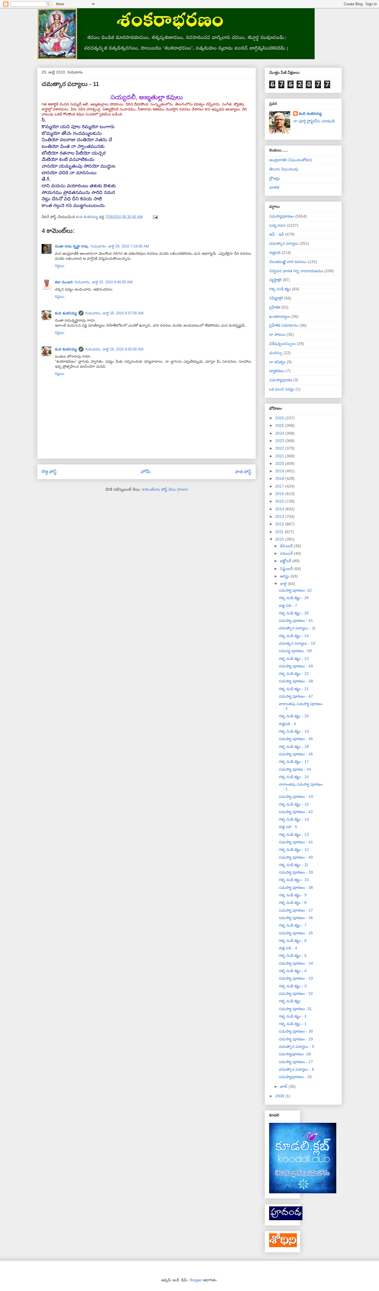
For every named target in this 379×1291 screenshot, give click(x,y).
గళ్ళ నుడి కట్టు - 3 (293, 986)
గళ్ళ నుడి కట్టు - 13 (294, 834)
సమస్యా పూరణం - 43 (296, 796)
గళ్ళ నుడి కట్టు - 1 (293, 1024)
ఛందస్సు (275, 353)
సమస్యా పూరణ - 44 (295, 769)
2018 (280, 478)
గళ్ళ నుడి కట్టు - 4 (293, 971)
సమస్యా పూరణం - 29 (296, 1039)
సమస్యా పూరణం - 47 (296, 696)
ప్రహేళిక (274, 307)
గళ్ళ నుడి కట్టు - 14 (294, 819)
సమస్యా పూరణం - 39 (296, 872)
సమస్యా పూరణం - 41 (296, 842)
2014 (280, 509)
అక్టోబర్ (286, 561)
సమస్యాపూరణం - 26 (295, 1077)
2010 (280, 539)
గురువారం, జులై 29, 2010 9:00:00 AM (114, 349)
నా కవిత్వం (277, 362)
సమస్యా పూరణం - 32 (296, 993)
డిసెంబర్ (287, 546)
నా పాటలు (277, 334)
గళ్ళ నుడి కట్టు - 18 (294, 746)
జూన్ (284, 1086)
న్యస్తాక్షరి (275, 280)
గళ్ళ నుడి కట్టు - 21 (294, 689)
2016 (280, 493)
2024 (280, 433)
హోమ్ (146, 471)
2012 (280, 524)
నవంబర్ (287, 553)
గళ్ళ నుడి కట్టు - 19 (294, 731)
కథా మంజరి (64, 282)
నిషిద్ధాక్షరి (276, 298)
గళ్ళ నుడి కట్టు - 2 (293, 1016)
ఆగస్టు (285, 576)
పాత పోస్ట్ (243, 471)
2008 (280, 1096)
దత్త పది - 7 (288, 605)
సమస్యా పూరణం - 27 (296, 1062)
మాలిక (274, 187)
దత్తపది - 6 (287, 724)
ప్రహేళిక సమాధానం (283, 325)
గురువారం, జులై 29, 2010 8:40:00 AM (103, 282)
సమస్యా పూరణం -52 (295, 590)
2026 (280, 418)
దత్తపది (275, 252)
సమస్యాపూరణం (281, 216)
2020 (280, 463)
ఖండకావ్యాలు (279, 316)
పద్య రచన (277, 225)
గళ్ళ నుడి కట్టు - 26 (294, 598)
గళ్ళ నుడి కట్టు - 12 (294, 849)
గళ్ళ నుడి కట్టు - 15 (294, 804)
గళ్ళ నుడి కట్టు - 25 (294, 613)
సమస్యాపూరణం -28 (295, 1054)
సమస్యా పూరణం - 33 (296, 978)
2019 (280, 471)
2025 (280, 425)
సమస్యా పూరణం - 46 (296, 739)
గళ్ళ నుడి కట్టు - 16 (294, 777)
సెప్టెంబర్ (287, 568)
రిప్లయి (59, 266)
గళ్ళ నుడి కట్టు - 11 (293, 865)
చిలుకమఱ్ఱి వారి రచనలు (288, 261)
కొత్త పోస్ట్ (49, 471)
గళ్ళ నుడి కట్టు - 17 (294, 761)
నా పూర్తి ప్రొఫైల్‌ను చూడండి (314, 121)
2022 (280, 448)
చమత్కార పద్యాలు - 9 (296, 1046)
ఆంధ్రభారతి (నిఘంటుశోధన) (290, 160)
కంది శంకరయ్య (66, 313)
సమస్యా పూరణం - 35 (296, 933)
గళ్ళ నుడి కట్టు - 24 (294, 636)
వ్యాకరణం (276, 371)
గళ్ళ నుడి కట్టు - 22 (294, 673)
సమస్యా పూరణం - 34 (296, 963)
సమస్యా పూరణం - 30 (296, 1031)
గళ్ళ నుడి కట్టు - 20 (294, 716)
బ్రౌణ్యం (274, 178)
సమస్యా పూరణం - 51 (296, 620)
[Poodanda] (285, 1219)
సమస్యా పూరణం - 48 (296, 681)
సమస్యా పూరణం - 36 (296, 918)
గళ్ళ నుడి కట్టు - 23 (294, 658)
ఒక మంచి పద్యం (281, 389)
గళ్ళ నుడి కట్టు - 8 (293, 902)
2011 (280, 531)
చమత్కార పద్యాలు (284, 243)
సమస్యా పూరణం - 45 (296, 754)
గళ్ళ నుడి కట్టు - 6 (293, 940)
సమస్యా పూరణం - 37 (296, 910)
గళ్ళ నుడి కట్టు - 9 (293, 895)
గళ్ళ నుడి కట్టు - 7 (293, 925)
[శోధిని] (283, 1246)
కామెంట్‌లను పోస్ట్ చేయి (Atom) (165, 489)
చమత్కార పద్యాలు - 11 (297, 628)
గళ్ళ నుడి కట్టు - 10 (294, 880)
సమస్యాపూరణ (280, 380)
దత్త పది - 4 (288, 948)
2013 (280, 516)
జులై (284, 583)
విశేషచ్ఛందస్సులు (282, 343)
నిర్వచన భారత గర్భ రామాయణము (296, 271)
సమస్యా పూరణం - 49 (296, 666)
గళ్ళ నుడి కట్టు (280, 289)
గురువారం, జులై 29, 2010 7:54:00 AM (120, 246)
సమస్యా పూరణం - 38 (296, 887)
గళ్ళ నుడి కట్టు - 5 (293, 955)
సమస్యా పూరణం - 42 (296, 812)
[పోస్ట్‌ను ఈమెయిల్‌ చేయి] (155, 217)
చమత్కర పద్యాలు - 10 (297, 643)
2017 (280, 486)
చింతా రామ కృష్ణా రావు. (72, 246)
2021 (280, 456)
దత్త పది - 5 (288, 826)
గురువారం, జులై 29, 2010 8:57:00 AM (114, 313)
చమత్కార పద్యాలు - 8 (296, 1069)
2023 (280, 440)
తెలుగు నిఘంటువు (283, 169)
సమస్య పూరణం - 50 (295, 651)
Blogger (196, 1280)
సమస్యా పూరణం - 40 (296, 857)
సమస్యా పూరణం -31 (295, 1009)
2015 (280, 501)
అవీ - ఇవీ (276, 234)
